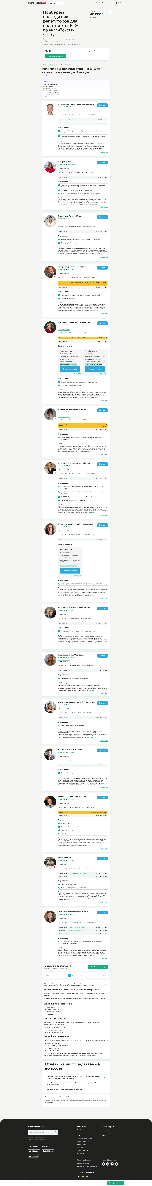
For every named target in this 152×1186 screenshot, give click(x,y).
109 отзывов (71, 164)
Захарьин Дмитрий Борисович (72, 267)
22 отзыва (71, 860)
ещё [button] (61, 563)
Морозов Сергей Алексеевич (72, 797)
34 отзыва (72, 465)
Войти (120, 2)
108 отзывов (72, 107)
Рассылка (105, 1135)
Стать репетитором (108, 2)
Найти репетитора (115, 1183)
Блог (97, 2)
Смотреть (102, 105)
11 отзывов (71, 610)
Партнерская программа (84, 1138)
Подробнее (104, 152)
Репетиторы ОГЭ (82, 1150)
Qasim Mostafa (64, 858)
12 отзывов (71, 526)
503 (82, 975)
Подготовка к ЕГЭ (82, 1147)
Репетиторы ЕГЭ (82, 1144)
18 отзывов (72, 752)
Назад (46, 81)
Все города (80, 1153)
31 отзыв (70, 412)
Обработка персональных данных (87, 1166)
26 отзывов (72, 325)
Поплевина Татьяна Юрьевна (71, 216)
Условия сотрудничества (109, 1132)
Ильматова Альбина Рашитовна (72, 409)
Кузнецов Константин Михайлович (74, 463)
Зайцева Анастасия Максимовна (73, 912)
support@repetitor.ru (83, 1163)
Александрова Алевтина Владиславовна (77, 702)
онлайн (45, 75)
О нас (78, 1132)
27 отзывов (71, 657)
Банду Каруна (64, 162)
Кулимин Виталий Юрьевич (71, 749)
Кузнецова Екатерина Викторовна (74, 608)
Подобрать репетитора (55, 56)
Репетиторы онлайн (83, 1141)
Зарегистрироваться (108, 1130)
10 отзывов (71, 914)
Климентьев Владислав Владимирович (76, 104)
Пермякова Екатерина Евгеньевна (74, 322)
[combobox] (56, 3)
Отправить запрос (70, 369)
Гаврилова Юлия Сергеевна (71, 655)
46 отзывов (71, 218)
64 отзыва (71, 269)
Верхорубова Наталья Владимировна (75, 524)
